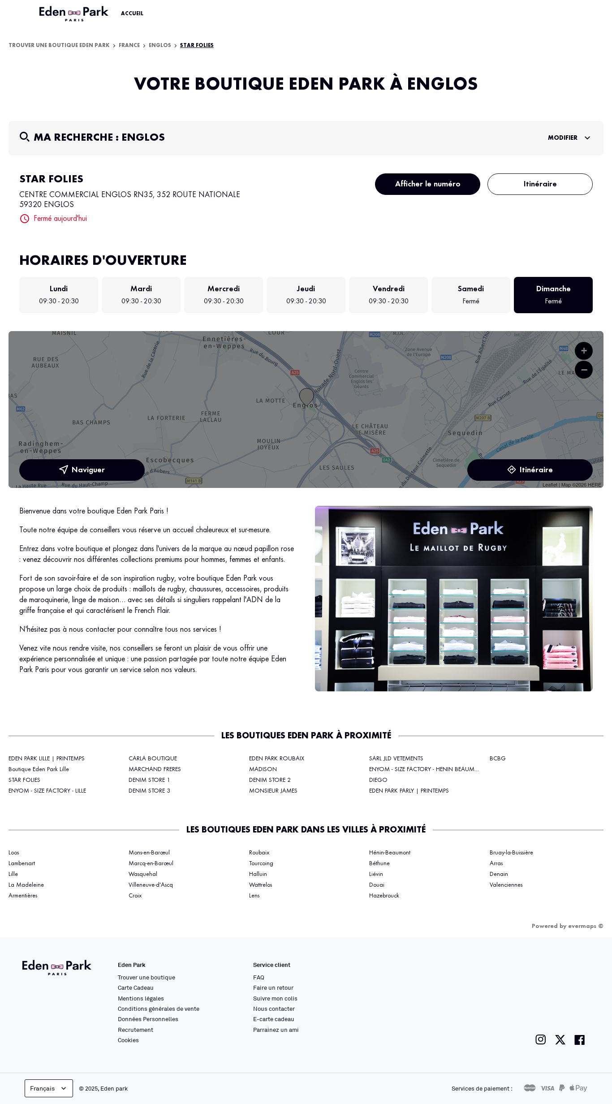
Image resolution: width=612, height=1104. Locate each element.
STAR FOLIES (24, 780)
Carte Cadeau (136, 987)
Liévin (376, 874)
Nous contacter (274, 1008)
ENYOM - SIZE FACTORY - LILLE (47, 791)
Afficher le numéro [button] (428, 184)
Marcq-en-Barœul (151, 863)
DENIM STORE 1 (149, 780)
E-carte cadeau (273, 1018)
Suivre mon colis (275, 998)
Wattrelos (260, 885)
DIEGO (378, 780)
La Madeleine (26, 885)
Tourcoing (261, 863)
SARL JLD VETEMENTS (396, 758)
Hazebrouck (384, 896)
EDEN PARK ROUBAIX (276, 758)
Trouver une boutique (146, 977)
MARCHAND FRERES (155, 769)
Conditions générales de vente (158, 1008)
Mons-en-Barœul (149, 853)
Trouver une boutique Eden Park (59, 45)
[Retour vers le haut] (578, 1007)
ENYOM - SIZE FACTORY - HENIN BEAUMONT (428, 769)
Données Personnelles (148, 1018)
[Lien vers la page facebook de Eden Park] (579, 1040)
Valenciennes (506, 885)
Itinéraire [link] (540, 184)
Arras (496, 863)
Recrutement (135, 1029)
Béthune (379, 863)
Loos (14, 853)
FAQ (258, 977)
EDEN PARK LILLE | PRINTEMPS (47, 758)
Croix (135, 896)
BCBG (498, 758)
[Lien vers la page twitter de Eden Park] (560, 1040)
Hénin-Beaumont (389, 853)
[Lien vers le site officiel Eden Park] (74, 14)
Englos (160, 45)
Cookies (128, 1040)
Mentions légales (141, 998)
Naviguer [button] (88, 470)
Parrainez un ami (276, 1029)
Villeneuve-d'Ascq (151, 885)
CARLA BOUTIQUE (153, 758)
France (129, 45)
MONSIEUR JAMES (273, 791)
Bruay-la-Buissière (511, 853)
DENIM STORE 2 (270, 780)
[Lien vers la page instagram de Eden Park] (540, 1040)
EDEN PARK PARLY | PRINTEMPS (409, 791)
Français (42, 1088)
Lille (13, 874)
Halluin (258, 874)
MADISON (263, 769)
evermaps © (585, 926)
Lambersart (22, 863)
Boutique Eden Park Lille (39, 769)
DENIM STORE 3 (149, 791)
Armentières (23, 896)
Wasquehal (143, 874)
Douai (376, 885)
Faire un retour (273, 987)
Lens (254, 896)
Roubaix (259, 853)
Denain (499, 874)
